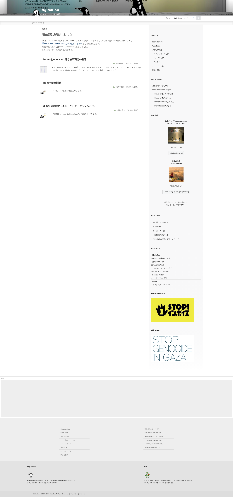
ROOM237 (157, 227)
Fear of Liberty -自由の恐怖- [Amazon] (176, 192)
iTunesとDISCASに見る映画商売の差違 (65, 59)
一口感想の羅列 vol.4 (161, 235)
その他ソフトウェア (161, 54)
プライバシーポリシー (76, 494)
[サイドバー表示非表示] (198, 18)
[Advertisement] (82, 398)
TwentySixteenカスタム (162, 106)
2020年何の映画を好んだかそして (166, 239)
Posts (168, 18)
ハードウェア (159, 58)
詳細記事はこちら (176, 147)
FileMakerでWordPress (162, 98)
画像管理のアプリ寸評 (160, 86)
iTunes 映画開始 (52, 82)
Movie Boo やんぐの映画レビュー (67, 44)
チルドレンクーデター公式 (162, 268)
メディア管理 (157, 50)
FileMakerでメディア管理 (163, 94)
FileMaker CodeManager (161, 90)
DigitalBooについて (181, 18)
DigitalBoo (49, 10)
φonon (154, 281)
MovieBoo (156, 255)
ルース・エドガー (160, 231)
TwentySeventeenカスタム (164, 102)
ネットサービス (158, 66)
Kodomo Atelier (158, 275)
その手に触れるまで (160, 222)
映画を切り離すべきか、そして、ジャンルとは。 (69, 106)
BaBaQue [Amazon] (176, 153)
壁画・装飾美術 (158, 262)
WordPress (156, 46)
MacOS (157, 62)
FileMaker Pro (157, 42)
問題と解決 (156, 70)
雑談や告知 (120, 64)
